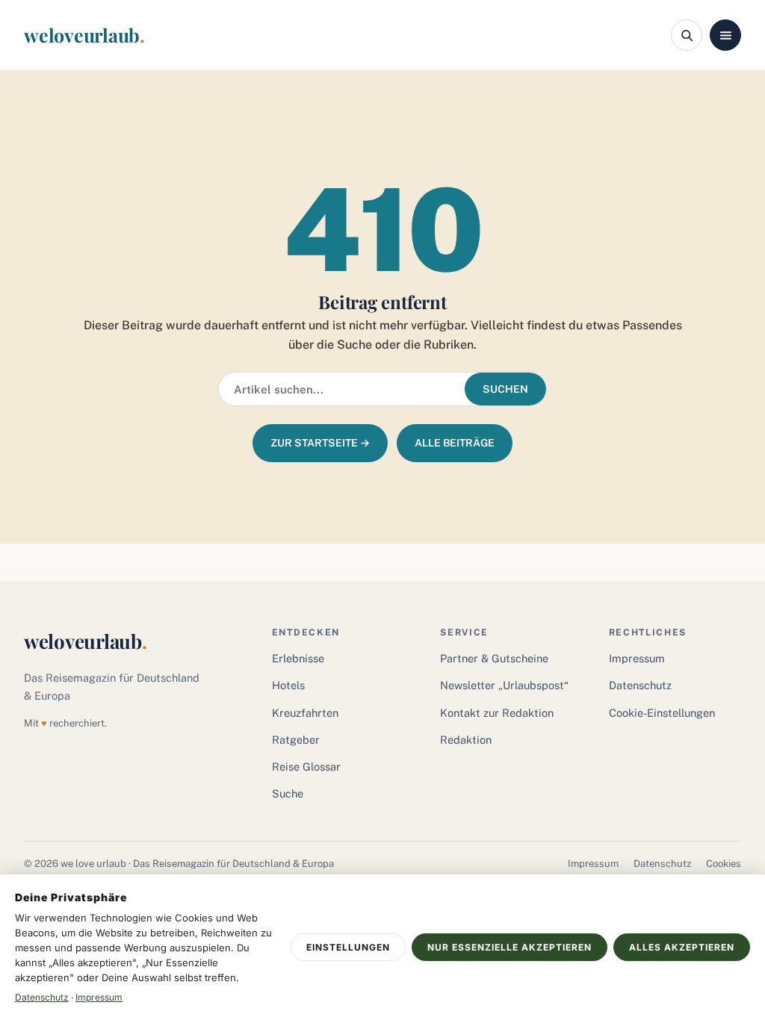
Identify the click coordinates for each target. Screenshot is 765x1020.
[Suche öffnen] (686, 35)
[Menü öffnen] (725, 35)
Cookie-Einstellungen (662, 712)
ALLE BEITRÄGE (455, 443)
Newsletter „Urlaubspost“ (504, 685)
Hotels (288, 685)
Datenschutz (640, 685)
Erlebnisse (298, 658)
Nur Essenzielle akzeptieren (509, 947)
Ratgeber (296, 739)
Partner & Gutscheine (494, 658)
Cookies (723, 863)
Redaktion (466, 739)
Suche (287, 793)
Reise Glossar (306, 766)
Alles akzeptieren (681, 947)
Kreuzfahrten (305, 712)
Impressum (637, 658)
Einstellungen (348, 947)
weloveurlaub (84, 34)
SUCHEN (505, 389)
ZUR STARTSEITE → (320, 443)
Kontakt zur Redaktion (497, 712)
